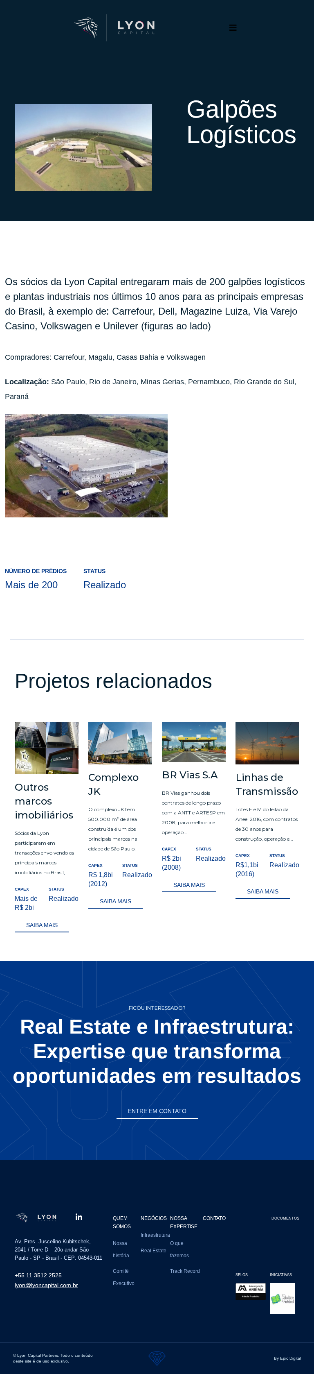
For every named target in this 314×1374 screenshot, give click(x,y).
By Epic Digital (287, 1358)
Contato (214, 1218)
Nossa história (121, 1249)
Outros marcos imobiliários (44, 801)
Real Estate (153, 1251)
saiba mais (42, 925)
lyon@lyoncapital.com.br (46, 1285)
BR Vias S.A (190, 775)
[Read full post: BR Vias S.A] (194, 741)
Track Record (185, 1271)
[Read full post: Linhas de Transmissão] (267, 742)
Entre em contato (157, 1111)
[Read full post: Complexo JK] (120, 742)
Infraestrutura (155, 1235)
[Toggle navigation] (233, 28)
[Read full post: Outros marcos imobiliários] (46, 747)
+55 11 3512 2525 (38, 1275)
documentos (285, 1218)
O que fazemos (179, 1249)
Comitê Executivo (124, 1277)
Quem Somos (122, 1222)
